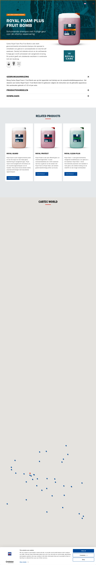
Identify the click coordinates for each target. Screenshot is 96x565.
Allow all (83, 550)
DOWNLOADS (13, 96)
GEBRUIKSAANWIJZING (18, 77)
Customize (82, 555)
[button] (30, 475)
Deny (83, 559)
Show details (23, 562)
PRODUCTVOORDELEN (17, 90)
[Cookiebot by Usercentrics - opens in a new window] (9, 562)
